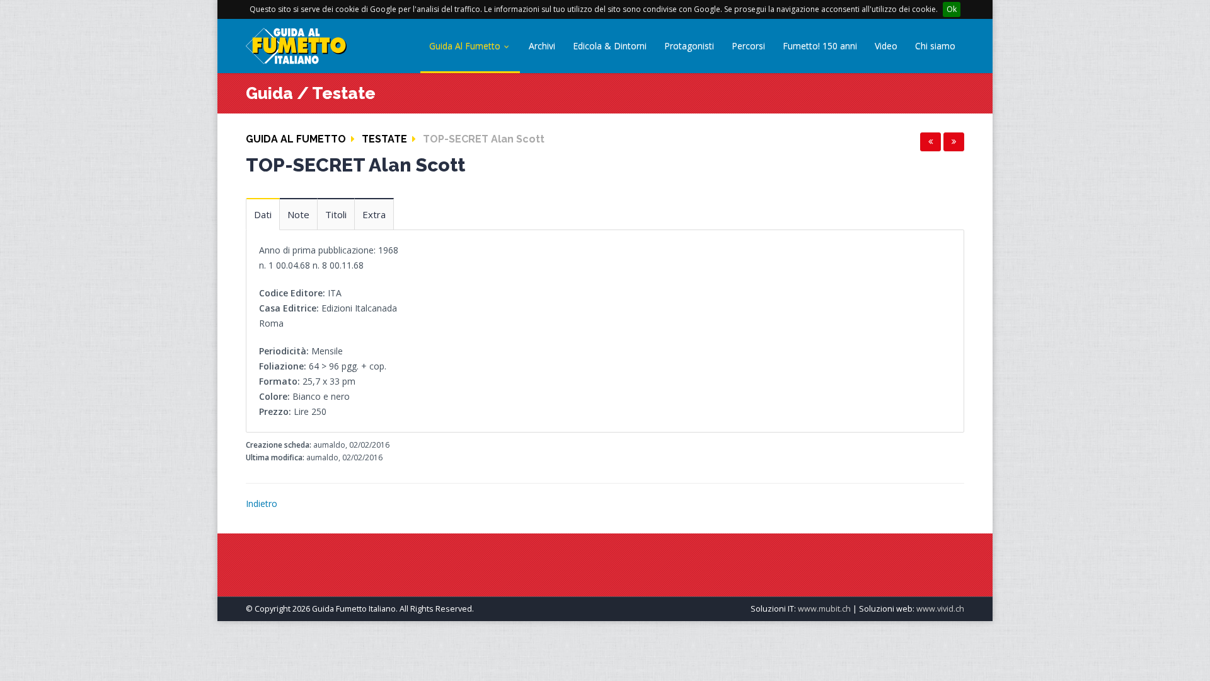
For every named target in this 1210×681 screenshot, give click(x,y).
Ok (952, 9)
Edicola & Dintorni (610, 46)
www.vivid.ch (940, 608)
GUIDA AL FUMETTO (296, 139)
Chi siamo (935, 46)
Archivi (542, 46)
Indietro (261, 503)
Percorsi (748, 46)
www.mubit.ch (824, 608)
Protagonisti (689, 46)
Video (886, 46)
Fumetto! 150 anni (820, 46)
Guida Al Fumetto (466, 46)
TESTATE (384, 139)
